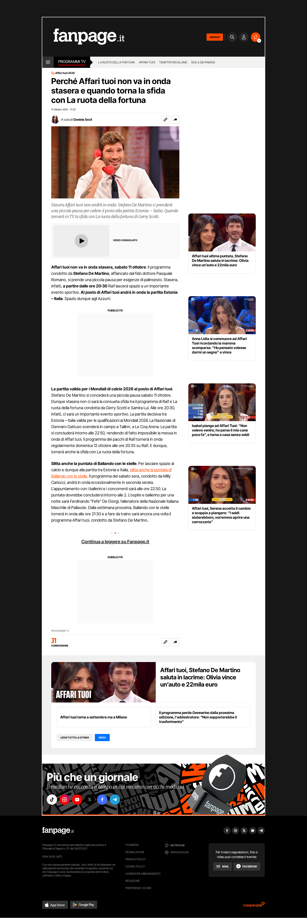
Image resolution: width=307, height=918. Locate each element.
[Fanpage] (58, 830)
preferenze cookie (138, 888)
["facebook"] (102, 799)
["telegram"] (115, 799)
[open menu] (48, 62)
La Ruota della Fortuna (116, 62)
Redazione (132, 880)
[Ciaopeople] (254, 906)
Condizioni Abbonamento (143, 873)
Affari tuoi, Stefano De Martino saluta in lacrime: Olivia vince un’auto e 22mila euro (200, 677)
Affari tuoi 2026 (65, 73)
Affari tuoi (147, 62)
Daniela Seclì (82, 119)
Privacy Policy (135, 859)
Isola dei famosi (203, 62)
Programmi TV (60, 631)
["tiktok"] (52, 799)
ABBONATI (214, 37)
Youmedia (132, 845)
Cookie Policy (135, 866)
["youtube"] (77, 799)
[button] (175, 120)
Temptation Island (173, 62)
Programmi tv (72, 61)
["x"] (90, 799)
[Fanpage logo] (83, 37)
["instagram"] (64, 799)
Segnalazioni (134, 852)
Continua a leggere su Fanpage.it (115, 541)
